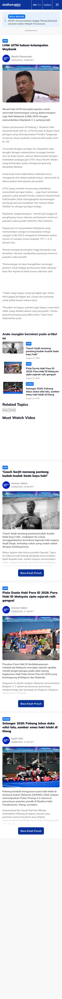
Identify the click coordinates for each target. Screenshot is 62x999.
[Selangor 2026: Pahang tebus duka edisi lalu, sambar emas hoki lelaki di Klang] (12, 388)
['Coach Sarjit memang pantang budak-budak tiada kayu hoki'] (12, 347)
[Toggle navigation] (57, 5)
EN (39, 4)
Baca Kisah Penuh (31, 572)
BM (34, 4)
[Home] (11, 5)
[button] (5, 19)
